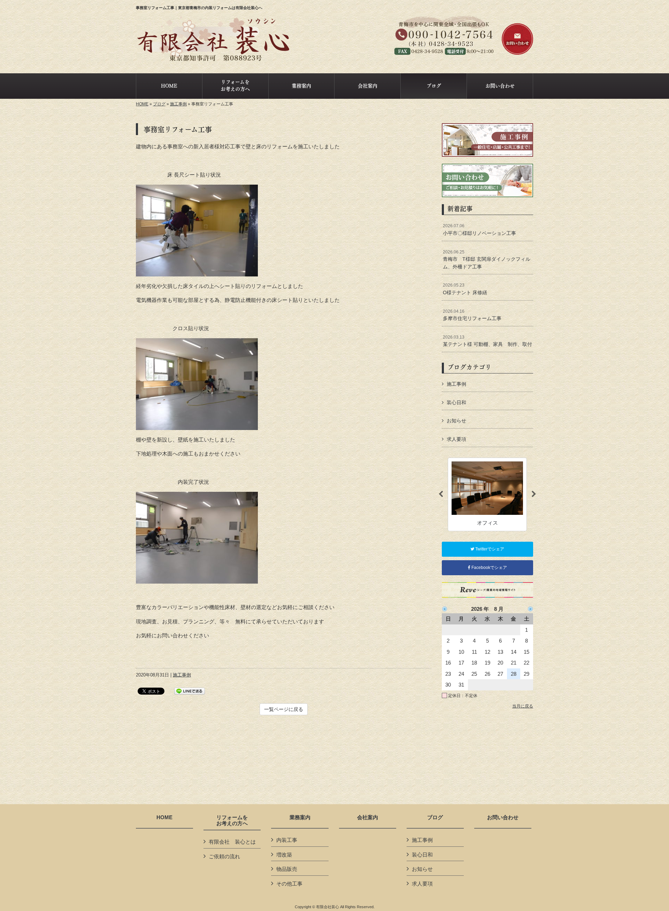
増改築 (284, 855)
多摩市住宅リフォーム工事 (472, 315)
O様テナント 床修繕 (465, 289)
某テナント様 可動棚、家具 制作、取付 (487, 341)
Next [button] (533, 494)
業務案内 (300, 817)
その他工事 (289, 884)
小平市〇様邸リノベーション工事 (479, 229)
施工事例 (178, 104)
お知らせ (456, 420)
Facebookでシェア (488, 567)
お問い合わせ (502, 817)
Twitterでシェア (489, 549)
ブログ (159, 104)
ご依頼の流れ (224, 856)
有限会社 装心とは (232, 842)
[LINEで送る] (189, 691)
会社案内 (367, 817)
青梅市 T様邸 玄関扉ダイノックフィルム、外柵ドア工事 (486, 259)
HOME (142, 104)
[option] (487, 494)
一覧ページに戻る (283, 709)
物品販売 (286, 869)
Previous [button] (440, 494)
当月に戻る (522, 706)
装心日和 (456, 402)
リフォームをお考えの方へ (232, 820)
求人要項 (456, 439)
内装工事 (286, 840)
